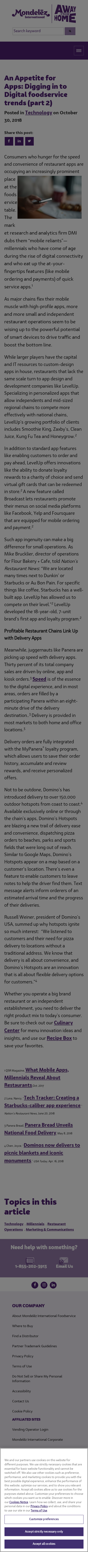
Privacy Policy (39, 1506)
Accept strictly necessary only (44, 1531)
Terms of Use (39, 1510)
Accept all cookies (44, 1544)
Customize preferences (44, 1519)
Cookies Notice (18, 1502)
